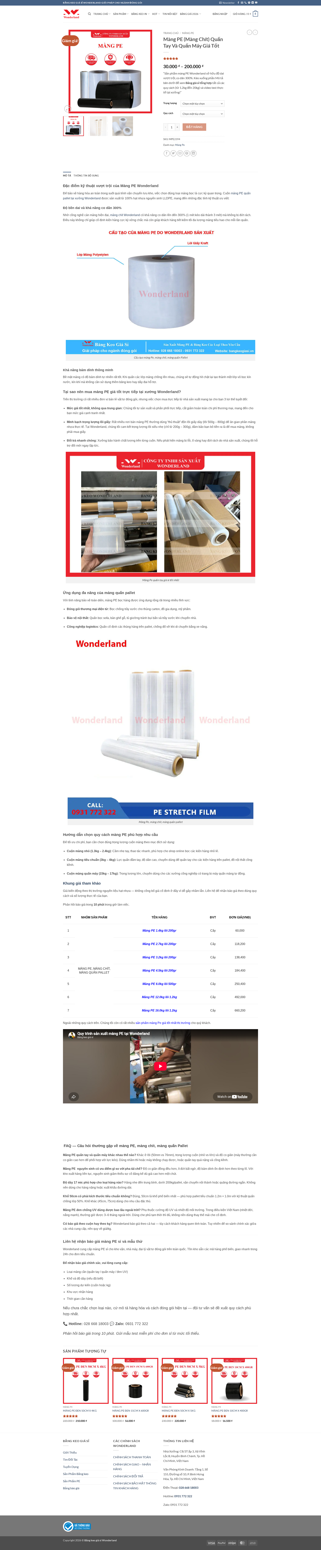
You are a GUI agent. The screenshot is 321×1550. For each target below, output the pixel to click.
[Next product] (249, 32)
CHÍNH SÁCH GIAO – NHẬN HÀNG (132, 1467)
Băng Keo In (139, 13)
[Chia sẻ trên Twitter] (173, 153)
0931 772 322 (183, 1496)
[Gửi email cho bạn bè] (180, 153)
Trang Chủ (100, 13)
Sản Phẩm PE (71, 1481)
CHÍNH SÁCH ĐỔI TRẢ (128, 1476)
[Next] (151, 71)
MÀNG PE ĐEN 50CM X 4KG (80, 1410)
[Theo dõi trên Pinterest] (249, 2)
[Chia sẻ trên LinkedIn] (193, 153)
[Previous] (69, 71)
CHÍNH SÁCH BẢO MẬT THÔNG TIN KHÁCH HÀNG (134, 1485)
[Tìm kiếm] (89, 13)
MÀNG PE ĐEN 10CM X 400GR (229, 1410)
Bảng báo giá (71, 1488)
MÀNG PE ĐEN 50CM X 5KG (178, 1410)
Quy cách (168, 113)
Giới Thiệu (70, 1452)
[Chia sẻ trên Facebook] (167, 153)
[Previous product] (255, 32)
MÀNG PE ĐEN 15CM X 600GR (130, 1410)
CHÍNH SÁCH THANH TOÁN (132, 1457)
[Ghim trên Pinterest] (187, 153)
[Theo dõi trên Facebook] (238, 2)
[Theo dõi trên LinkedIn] (253, 2)
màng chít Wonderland (125, 215)
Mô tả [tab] (67, 175)
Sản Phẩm (119, 13)
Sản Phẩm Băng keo (75, 1474)
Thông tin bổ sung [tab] (86, 175)
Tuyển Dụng (71, 1466)
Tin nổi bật (170, 13)
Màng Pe (188, 33)
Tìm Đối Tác (70, 1459)
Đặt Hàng (194, 127)
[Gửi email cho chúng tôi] (242, 2)
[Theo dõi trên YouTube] (256, 2)
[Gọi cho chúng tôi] (245, 2)
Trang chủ (171, 33)
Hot (155, 13)
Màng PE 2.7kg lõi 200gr (159, 944)
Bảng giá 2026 (189, 13)
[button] (227, 2)
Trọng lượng (170, 103)
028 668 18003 (188, 1487)
